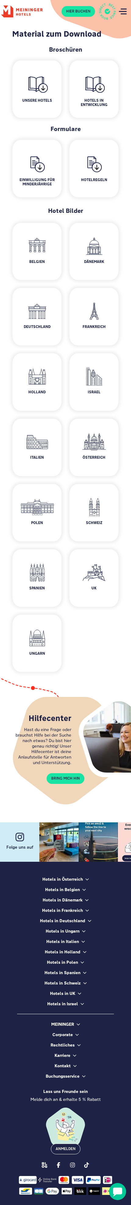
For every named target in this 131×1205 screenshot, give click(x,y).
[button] (37, 252)
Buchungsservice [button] (63, 1076)
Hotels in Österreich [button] (62, 879)
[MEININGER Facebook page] (58, 1165)
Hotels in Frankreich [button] (62, 910)
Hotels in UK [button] (62, 993)
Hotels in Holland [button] (62, 952)
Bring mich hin (65, 778)
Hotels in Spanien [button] (62, 972)
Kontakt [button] (63, 1065)
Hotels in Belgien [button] (62, 889)
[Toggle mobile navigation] (123, 11)
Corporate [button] (62, 1034)
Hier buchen (78, 11)
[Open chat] (117, 1191)
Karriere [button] (62, 1055)
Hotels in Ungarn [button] (63, 931)
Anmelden (66, 1148)
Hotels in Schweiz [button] (62, 983)
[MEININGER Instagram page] (72, 1165)
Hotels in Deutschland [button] (62, 920)
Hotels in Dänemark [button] (63, 900)
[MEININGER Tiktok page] (86, 1165)
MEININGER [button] (62, 1024)
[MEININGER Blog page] (44, 1165)
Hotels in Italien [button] (62, 941)
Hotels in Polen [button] (62, 962)
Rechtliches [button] (63, 1045)
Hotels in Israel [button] (62, 1004)
